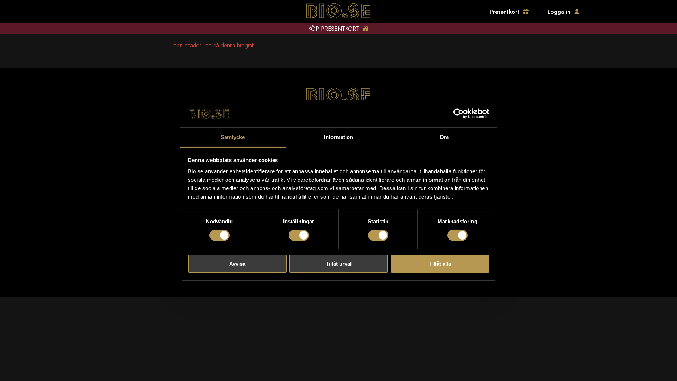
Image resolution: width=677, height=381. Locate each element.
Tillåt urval (339, 264)
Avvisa (237, 264)
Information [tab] (338, 137)
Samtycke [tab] (233, 137)
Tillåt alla (440, 264)
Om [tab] (444, 137)
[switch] (299, 235)
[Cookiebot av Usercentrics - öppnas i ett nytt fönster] (458, 113)
